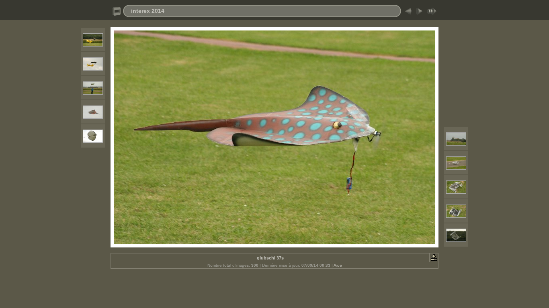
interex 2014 (147, 11)
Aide (338, 265)
